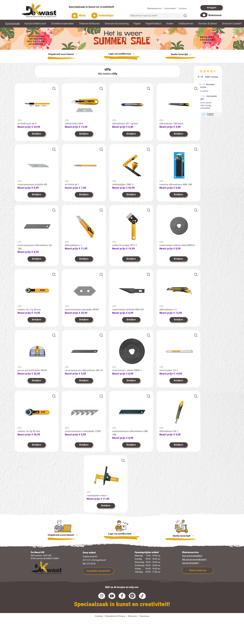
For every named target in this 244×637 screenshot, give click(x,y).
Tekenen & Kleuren (89, 24)
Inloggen (211, 7)
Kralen (170, 24)
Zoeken (185, 15)
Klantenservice (154, 8)
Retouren (132, 616)
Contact (183, 8)
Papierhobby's (154, 24)
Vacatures (144, 616)
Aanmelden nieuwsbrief (98, 571)
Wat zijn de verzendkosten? (194, 559)
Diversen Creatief (232, 24)
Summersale (12, 24)
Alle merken (104, 74)
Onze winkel (170, 8)
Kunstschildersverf (35, 24)
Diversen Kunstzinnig (117, 24)
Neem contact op (197, 570)
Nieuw (82, 15)
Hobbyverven (185, 24)
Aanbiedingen (105, 15)
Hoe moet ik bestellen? (192, 555)
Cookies (99, 616)
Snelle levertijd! (179, 536)
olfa (19, 120)
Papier (137, 24)
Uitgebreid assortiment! (61, 535)
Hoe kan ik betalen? (190, 563)
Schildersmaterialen (62, 24)
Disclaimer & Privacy (115, 616)
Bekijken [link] (36, 134)
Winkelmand (214, 15)
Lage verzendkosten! (120, 533)
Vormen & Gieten (207, 24)
